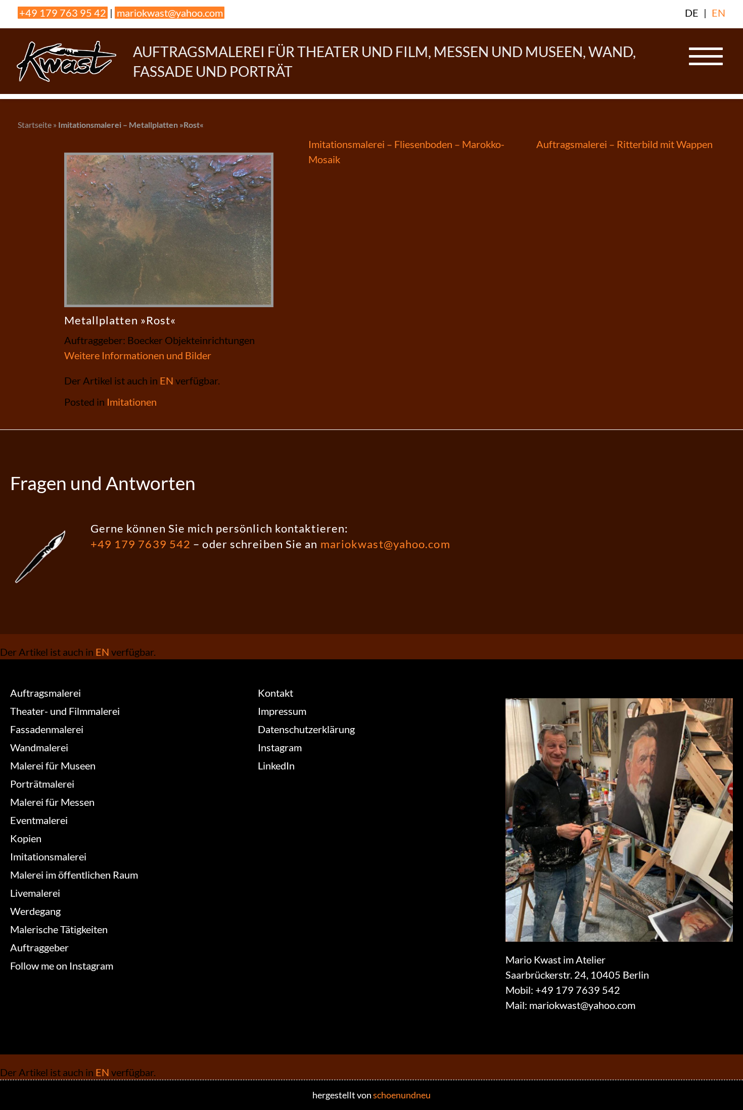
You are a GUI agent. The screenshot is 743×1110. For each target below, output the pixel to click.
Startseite (35, 124)
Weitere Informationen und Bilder (137, 355)
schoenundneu (402, 1094)
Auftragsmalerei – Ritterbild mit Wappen (624, 144)
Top (719, 1086)
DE (692, 13)
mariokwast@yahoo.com (170, 13)
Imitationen (132, 402)
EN (718, 13)
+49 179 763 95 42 (62, 13)
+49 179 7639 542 (140, 544)
